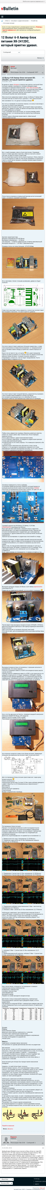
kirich (13, 66)
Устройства (34, 20)
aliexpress (10, 1128)
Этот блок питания (32, 87)
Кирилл (14, 1137)
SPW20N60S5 (6, 527)
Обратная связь (40, 1181)
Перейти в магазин (8, 1125)
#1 (43, 77)
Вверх (37, 1184)
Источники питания (8, 23)
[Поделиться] (42, 72)
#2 (43, 1148)
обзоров (16, 84)
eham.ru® (42, 1188)
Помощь (37, 1178)
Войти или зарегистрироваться (33, 1)
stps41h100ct (38, 587)
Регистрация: (15, 72)
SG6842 (36, 488)
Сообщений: (31, 72)
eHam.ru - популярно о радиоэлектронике (17, 20)
